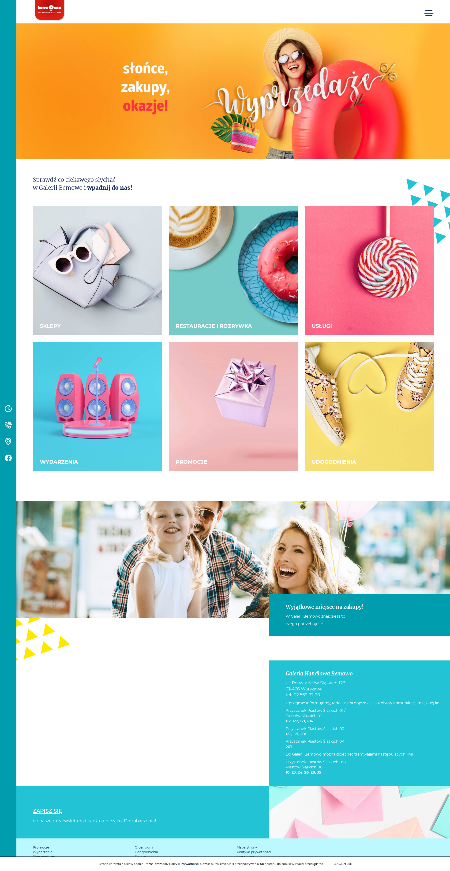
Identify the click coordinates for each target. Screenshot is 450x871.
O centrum (144, 847)
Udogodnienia (146, 852)
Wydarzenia (42, 852)
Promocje (41, 847)
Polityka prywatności (254, 852)
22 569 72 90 (307, 695)
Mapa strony (247, 847)
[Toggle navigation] (429, 10)
